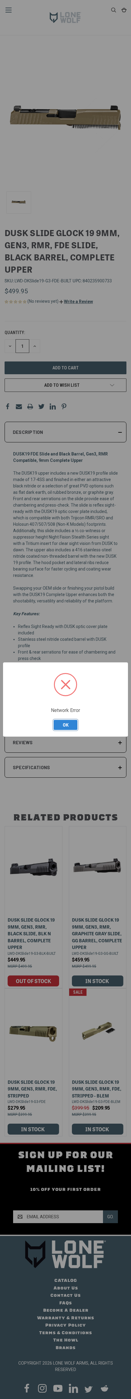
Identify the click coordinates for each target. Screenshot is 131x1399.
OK (66, 724)
